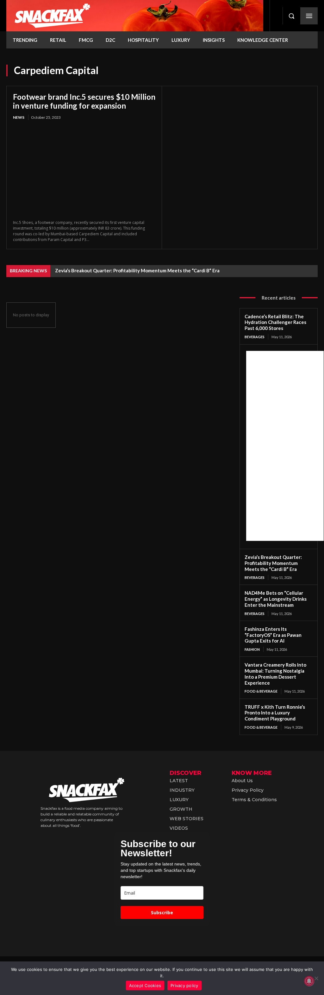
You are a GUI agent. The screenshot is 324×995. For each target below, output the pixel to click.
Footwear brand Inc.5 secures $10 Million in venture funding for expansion (84, 101)
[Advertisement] (285, 446)
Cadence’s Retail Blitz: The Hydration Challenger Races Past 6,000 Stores (275, 322)
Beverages (255, 337)
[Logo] (134, 15)
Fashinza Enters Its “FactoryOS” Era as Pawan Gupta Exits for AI (273, 635)
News (18, 117)
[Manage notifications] (309, 981)
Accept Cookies (145, 985)
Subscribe (162, 912)
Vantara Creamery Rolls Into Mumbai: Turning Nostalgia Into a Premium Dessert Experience (275, 673)
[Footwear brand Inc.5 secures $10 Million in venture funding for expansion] (84, 170)
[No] (316, 978)
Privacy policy (184, 985)
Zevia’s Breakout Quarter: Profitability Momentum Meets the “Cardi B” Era (137, 270)
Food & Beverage (261, 691)
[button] (291, 15)
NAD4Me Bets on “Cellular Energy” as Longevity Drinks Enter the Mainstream (276, 599)
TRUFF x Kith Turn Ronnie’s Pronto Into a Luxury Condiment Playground (275, 713)
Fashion (252, 649)
